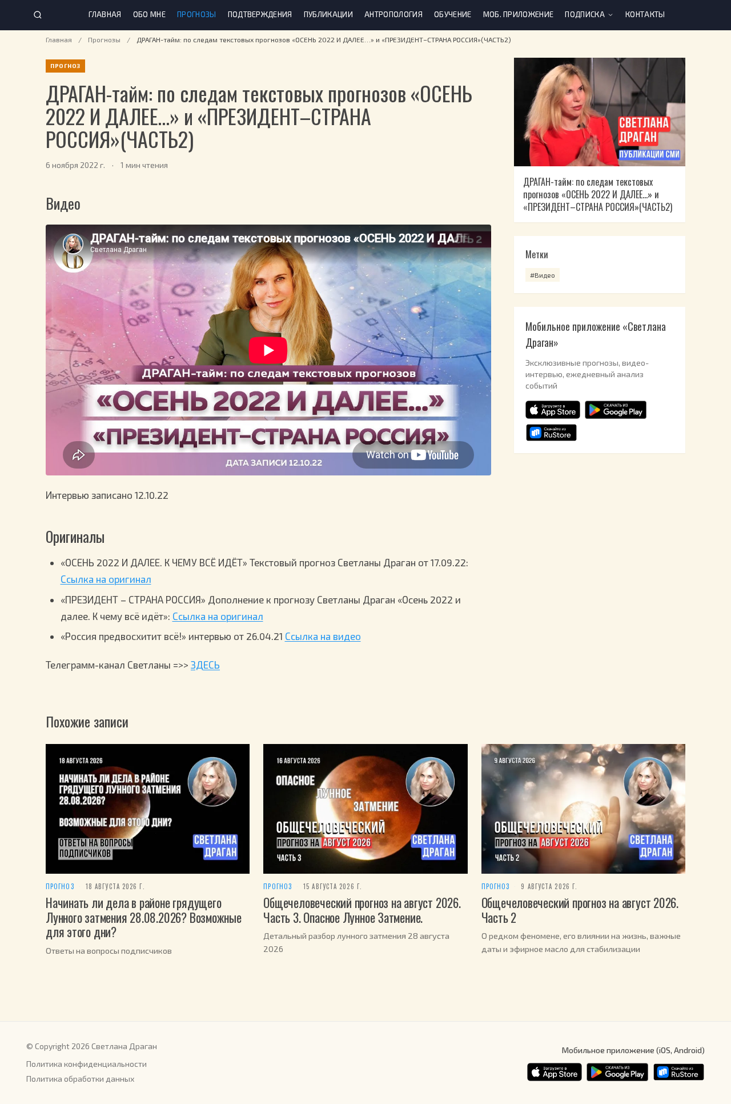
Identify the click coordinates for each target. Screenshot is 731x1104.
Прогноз (60, 886)
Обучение (453, 14)
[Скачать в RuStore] (551, 432)
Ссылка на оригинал (106, 579)
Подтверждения (260, 14)
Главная (105, 14)
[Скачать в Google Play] (615, 410)
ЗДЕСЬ (205, 664)
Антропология (393, 14)
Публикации (328, 14)
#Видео (542, 275)
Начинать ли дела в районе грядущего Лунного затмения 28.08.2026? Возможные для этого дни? (144, 917)
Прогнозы (196, 14)
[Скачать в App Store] (552, 410)
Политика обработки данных (80, 1078)
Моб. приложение (518, 14)
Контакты (645, 14)
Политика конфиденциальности (86, 1064)
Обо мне (149, 14)
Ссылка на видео (323, 636)
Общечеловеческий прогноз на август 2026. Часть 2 (579, 909)
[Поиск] (37, 14)
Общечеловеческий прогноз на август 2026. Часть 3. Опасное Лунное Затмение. (361, 909)
